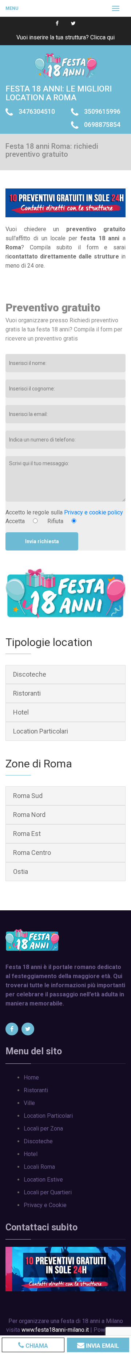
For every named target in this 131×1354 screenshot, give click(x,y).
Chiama (36, 1345)
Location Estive (43, 1179)
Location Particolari (40, 731)
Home (31, 1077)
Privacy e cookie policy (93, 512)
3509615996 (102, 111)
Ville (29, 1103)
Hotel (21, 712)
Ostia (20, 871)
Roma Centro (32, 852)
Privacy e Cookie (45, 1205)
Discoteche (29, 674)
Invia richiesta (42, 541)
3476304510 (37, 111)
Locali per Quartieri (48, 1192)
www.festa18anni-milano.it (55, 1329)
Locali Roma (39, 1166)
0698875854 (102, 124)
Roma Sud (28, 795)
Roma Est (27, 833)
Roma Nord (29, 814)
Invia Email (101, 1345)
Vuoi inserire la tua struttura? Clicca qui (65, 37)
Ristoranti (27, 693)
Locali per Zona (43, 1128)
